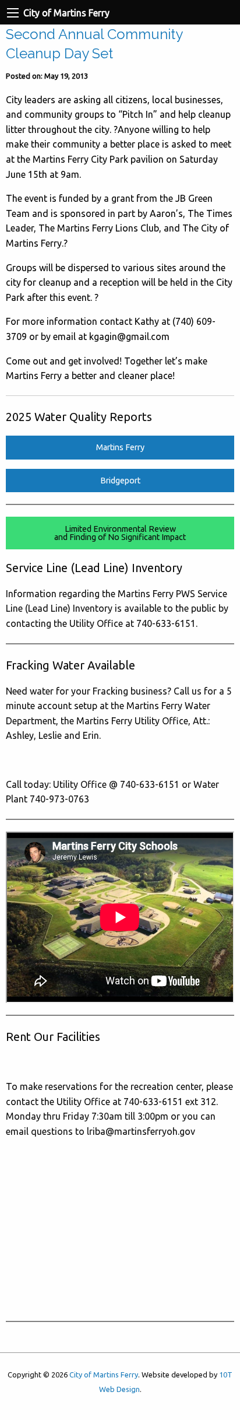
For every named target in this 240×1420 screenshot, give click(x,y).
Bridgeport (120, 480)
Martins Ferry (120, 447)
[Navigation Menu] (13, 12)
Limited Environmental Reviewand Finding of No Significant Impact (120, 533)
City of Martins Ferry (103, 1374)
